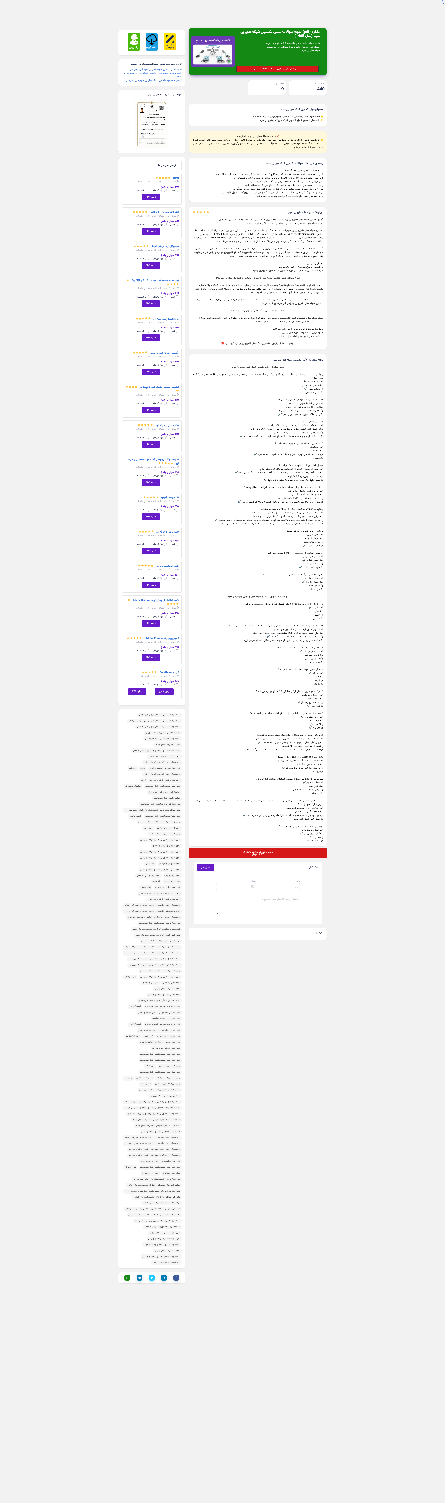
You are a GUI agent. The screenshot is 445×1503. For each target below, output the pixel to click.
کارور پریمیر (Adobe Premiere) (162, 633)
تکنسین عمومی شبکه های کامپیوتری (159, 382)
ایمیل (253, 876)
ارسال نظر (205, 862)
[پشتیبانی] (134, 45)
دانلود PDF (151, 192)
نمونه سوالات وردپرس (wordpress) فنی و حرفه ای (153, 456)
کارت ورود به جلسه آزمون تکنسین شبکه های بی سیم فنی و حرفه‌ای (153, 70)
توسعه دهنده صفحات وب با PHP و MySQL (155, 275)
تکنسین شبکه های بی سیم (164, 348)
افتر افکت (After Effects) (164, 207)
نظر (298, 888)
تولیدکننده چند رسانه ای (166, 314)
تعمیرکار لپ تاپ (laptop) (165, 241)
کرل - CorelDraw (169, 667)
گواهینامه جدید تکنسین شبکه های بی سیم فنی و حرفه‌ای (154, 75)
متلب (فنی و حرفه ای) (167, 420)
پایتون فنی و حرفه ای (167, 527)
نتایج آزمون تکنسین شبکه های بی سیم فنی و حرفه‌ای (156, 64)
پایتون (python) (170, 492)
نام (298, 876)
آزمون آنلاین (164, 686)
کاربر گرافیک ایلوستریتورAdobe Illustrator (156, 595)
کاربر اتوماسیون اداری (167, 561)
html (176, 173)
